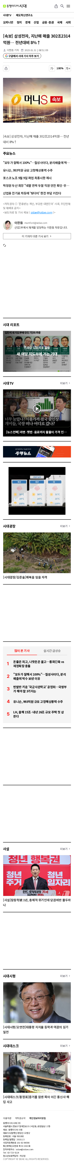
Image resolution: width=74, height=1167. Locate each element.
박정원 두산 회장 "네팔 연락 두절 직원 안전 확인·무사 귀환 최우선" (37, 185)
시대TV (8, 383)
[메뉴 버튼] (68, 6)
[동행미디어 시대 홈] (14, 6)
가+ (68, 68)
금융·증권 (48, 22)
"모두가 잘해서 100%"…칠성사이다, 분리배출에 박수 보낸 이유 (37, 162)
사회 (68, 22)
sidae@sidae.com (41, 212)
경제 (27, 22)
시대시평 (9, 975)
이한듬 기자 (13, 50)
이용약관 (7, 1118)
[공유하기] (56, 6)
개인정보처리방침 (37, 1118)
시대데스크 (11, 1045)
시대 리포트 (11, 324)
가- (52, 68)
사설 (6, 848)
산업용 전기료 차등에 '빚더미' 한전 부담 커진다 (32, 193)
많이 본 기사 (22, 650)
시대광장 (9, 525)
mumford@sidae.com (35, 222)
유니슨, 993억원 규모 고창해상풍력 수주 (28, 170)
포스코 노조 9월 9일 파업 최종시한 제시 (27, 178)
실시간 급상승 (52, 650)
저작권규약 (20, 1118)
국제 (59, 22)
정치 (19, 22)
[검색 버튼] (62, 6)
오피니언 (8, 22)
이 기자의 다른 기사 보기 (35, 236)
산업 (36, 22)
